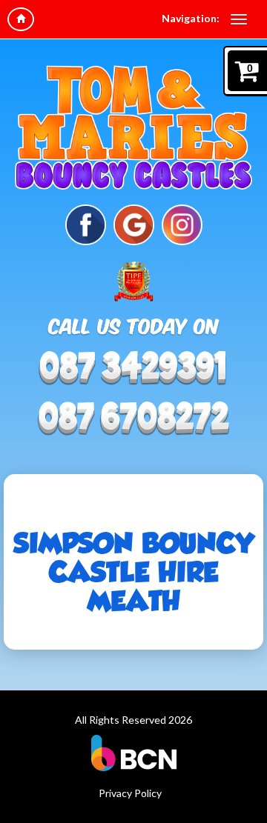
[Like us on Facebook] (86, 223)
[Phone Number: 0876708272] (133, 369)
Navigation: (191, 18)
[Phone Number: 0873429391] (133, 418)
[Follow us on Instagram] (182, 223)
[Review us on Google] (134, 223)
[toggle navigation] (238, 19)
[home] (20, 19)
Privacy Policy (130, 793)
